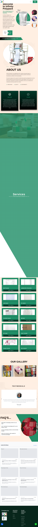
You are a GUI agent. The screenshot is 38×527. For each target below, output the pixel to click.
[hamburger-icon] (31, 1)
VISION (28, 97)
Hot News (16, 459)
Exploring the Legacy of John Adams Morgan (27, 498)
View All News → (35, 445)
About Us (5, 33)
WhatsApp (10, 33)
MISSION (10, 97)
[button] (1, 398)
